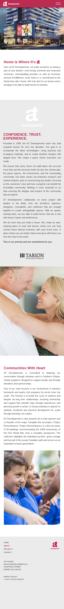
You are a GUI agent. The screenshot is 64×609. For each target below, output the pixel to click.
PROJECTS (8, 549)
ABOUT (7, 546)
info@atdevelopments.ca (16, 564)
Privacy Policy (10, 577)
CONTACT (8, 552)
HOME (6, 542)
